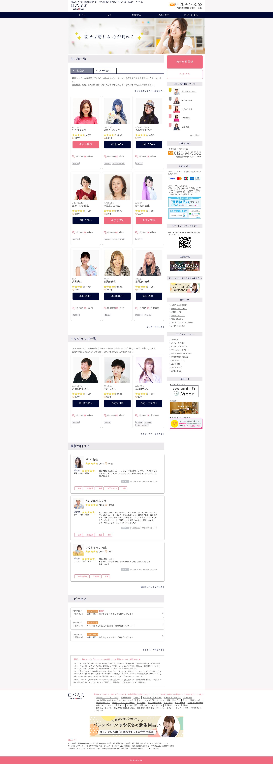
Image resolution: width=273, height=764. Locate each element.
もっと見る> (195, 135)
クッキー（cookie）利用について (188, 708)
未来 (109, 535)
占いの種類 (141, 703)
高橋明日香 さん (80, 388)
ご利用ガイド (176, 312)
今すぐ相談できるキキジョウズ (108, 700)
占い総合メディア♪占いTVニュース (154, 743)
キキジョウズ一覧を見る (152, 434)
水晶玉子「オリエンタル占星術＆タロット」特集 (87, 748)
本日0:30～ (149, 144)
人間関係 (96, 576)
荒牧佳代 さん (142, 388)
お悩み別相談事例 (178, 326)
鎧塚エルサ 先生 (80, 205)
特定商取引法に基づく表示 (181, 354)
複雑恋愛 (90, 488)
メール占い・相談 (163, 700)
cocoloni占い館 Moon (76, 743)
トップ (81, 15)
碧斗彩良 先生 (142, 205)
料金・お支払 (191, 15)
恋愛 (79, 535)
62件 (140, 138)
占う (109, 15)
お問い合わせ (176, 371)
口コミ (185, 700)
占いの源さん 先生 (189, 92)
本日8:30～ (117, 296)
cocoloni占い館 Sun (94, 743)
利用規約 (174, 340)
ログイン (185, 74)
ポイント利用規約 (178, 343)
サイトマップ (176, 367)
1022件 (78, 138)
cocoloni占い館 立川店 (112, 743)
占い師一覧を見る (155, 327)
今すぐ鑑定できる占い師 (152, 698)
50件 (77, 290)
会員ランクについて (179, 309)
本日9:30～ (149, 296)
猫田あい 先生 (142, 281)
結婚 (79, 488)
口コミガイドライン (179, 347)
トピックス (168, 703)
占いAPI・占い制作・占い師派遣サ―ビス (120, 746)
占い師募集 (175, 364)
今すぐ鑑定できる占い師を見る (149, 91)
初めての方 (163, 15)
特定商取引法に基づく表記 (124, 708)
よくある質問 (132, 705)
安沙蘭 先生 (110, 281)
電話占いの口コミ (178, 316)
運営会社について (178, 360)
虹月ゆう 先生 (79, 130)
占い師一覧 (187, 698)
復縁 (100, 488)
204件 (77, 214)
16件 (140, 397)
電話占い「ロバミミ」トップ (107, 698)
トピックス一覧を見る (153, 649)
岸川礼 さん (110, 388)
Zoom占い (176, 700)
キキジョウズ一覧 (129, 700)
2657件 (109, 290)
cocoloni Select (152, 748)
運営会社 (99, 710)
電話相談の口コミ (178, 319)
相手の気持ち (112, 488)
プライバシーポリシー (179, 350)
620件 (140, 290)
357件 (77, 397)
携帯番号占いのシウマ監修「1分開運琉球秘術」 (125, 748)
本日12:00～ (86, 403)
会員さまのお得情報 (179, 305)
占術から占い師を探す (172, 698)
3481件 (109, 138)
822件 (108, 397)
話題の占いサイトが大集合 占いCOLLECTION (155, 746)
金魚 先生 (185, 127)
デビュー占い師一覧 (146, 700)
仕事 (106, 576)
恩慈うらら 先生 (112, 130)
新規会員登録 (126, 698)
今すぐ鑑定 (85, 144)
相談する (136, 15)
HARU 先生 (186, 118)
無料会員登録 (184, 61)
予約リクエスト (149, 403)
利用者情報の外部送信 (179, 357)
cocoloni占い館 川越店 (130, 743)
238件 (108, 214)
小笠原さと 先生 (112, 205)
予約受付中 (117, 403)
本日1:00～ (117, 144)
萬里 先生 (77, 281)
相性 (124, 488)
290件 (140, 214)
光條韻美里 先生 (143, 130)
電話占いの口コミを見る (152, 587)
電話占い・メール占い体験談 (182, 322)
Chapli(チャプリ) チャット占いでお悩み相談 (85, 746)
